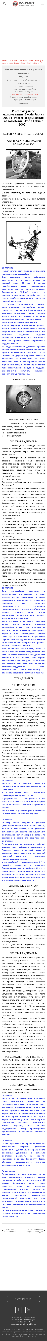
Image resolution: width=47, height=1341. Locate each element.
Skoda (14, 60)
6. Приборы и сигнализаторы (24, 100)
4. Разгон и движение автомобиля (24, 94)
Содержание (23, 73)
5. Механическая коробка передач (24, 97)
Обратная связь (23, 1299)
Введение (23, 76)
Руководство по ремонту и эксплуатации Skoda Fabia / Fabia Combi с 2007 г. (22, 61)
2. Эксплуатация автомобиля (24, 89)
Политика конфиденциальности (31, 1329)
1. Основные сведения (24, 86)
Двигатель (23, 103)
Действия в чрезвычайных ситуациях (23, 80)
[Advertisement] (23, 34)
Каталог (5, 60)
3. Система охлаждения (24, 92)
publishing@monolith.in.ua (26, 1324)
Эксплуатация (24, 83)
